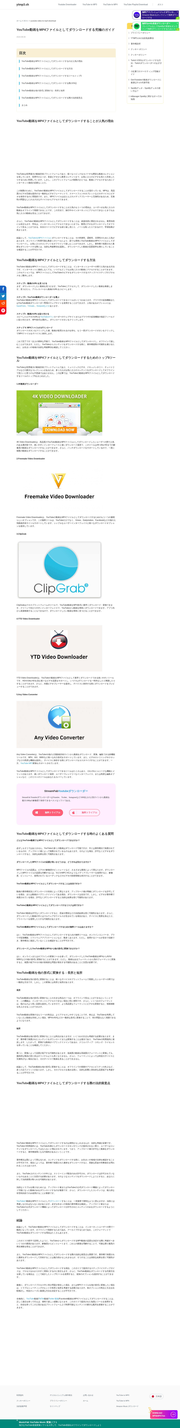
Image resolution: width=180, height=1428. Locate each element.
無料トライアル (52, 812)
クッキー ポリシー (139, 49)
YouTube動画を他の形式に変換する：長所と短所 (43, 91)
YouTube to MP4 (122, 1401)
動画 (57, 1299)
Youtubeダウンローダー (73, 791)
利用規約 (20, 1395)
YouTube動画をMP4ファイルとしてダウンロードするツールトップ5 (52, 76)
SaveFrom (21, 306)
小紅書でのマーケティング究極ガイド (145, 72)
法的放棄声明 (22, 1406)
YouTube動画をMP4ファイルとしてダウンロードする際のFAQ (49, 83)
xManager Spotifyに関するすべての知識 (146, 97)
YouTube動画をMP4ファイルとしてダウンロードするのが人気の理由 (52, 61)
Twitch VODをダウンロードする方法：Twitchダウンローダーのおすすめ (146, 63)
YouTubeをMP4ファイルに (40, 238)
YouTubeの (21, 1201)
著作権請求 (136, 44)
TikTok (41, 1299)
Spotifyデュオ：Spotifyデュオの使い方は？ (145, 89)
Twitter (51, 1299)
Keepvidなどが (43, 306)
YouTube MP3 (26, 763)
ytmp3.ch (23, 4)
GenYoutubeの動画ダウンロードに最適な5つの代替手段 (146, 81)
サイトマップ (55, 1406)
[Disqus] (90, 1354)
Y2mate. (31, 306)
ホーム (19, 21)
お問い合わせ (88, 1395)
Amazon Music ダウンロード (127, 1406)
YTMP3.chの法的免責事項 (142, 38)
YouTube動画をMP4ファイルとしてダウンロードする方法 (47, 69)
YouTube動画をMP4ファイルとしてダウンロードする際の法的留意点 (52, 98)
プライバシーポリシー (58, 1401)
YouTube (30, 1299)
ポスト (26, 21)
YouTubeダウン (47, 317)
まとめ (24, 105)
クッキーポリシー (138, 55)
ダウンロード (56, 1201)
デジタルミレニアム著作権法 (61, 1395)
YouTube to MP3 (122, 1395)
